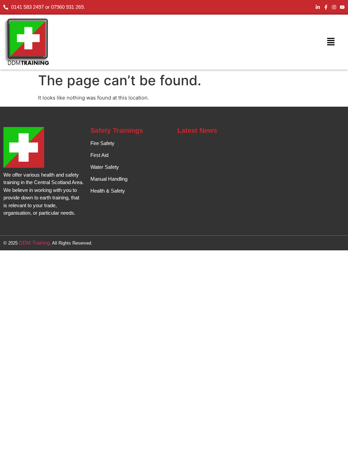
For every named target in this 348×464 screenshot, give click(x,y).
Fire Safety (102, 143)
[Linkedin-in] (317, 7)
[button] (330, 42)
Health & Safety (107, 191)
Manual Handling (108, 179)
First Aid (99, 155)
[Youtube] (342, 7)
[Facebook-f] (326, 7)
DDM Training (34, 243)
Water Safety (104, 167)
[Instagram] (334, 7)
